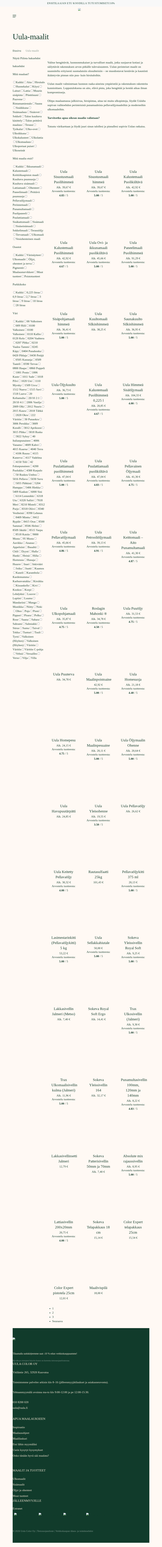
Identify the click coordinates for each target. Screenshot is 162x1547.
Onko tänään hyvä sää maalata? (31, 1455)
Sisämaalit (19, 1484)
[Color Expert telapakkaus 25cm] (133, 1199)
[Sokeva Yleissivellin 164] (98, 1057)
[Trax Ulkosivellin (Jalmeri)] (133, 986)
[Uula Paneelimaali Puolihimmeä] (133, 220)
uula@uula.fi (20, 1407)
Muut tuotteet (20, 1495)
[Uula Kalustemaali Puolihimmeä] (63, 220)
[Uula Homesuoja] (133, 651)
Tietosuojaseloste (45, 1531)
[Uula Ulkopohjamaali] (63, 586)
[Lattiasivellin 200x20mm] (63, 1199)
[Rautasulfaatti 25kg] (98, 849)
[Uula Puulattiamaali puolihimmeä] (63, 438)
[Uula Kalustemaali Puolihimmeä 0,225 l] (98, 362)
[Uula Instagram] (49, 1515)
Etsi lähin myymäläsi (25, 1444)
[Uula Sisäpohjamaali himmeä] (63, 291)
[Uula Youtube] (96, 1515)
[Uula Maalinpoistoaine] (98, 651)
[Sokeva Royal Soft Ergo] (98, 986)
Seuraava (57, 1321)
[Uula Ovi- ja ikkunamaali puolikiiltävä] (98, 220)
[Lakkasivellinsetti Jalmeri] (63, 1133)
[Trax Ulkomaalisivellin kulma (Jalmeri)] (63, 1057)
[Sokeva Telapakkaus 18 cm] (98, 1199)
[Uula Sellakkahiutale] (98, 915)
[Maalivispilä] (98, 1265)
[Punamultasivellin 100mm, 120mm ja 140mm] (133, 1057)
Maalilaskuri (20, 1438)
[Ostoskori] (145, 16)
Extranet (17, 1508)
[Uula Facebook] (25, 1515)
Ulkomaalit (19, 1478)
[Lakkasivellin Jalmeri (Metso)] (63, 986)
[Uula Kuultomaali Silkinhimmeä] (98, 291)
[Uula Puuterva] (63, 651)
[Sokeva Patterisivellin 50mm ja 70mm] (98, 1133)
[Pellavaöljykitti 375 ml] (133, 849)
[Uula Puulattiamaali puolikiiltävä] (98, 438)
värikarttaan (63, 126)
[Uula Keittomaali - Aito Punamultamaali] (133, 509)
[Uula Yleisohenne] (98, 783)
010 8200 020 (20, 1402)
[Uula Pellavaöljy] (133, 783)
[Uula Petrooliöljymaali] (98, 509)
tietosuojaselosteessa (60, 1360)
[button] (14, 16)
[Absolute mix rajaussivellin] (133, 1133)
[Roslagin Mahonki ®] (98, 586)
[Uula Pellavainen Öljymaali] (133, 438)
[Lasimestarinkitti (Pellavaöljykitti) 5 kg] (63, 915)
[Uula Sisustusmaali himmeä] (98, 149)
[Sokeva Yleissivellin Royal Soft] (133, 915)
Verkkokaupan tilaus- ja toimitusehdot (74, 1531)
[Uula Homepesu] (63, 717)
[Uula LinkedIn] (73, 1515)
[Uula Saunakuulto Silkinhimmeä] (133, 291)
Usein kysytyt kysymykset (28, 1450)
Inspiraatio (19, 1427)
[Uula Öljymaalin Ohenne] (133, 717)
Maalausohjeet (21, 1432)
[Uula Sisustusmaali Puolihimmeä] (63, 149)
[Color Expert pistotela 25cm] (63, 1265)
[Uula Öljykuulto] (63, 362)
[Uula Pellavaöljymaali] (63, 509)
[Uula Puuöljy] (133, 586)
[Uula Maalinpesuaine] (98, 717)
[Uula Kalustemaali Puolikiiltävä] (133, 149)
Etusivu (17, 50)
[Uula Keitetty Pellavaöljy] (63, 849)
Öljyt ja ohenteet (22, 1490)
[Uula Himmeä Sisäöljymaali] (133, 362)
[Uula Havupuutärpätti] (63, 783)
